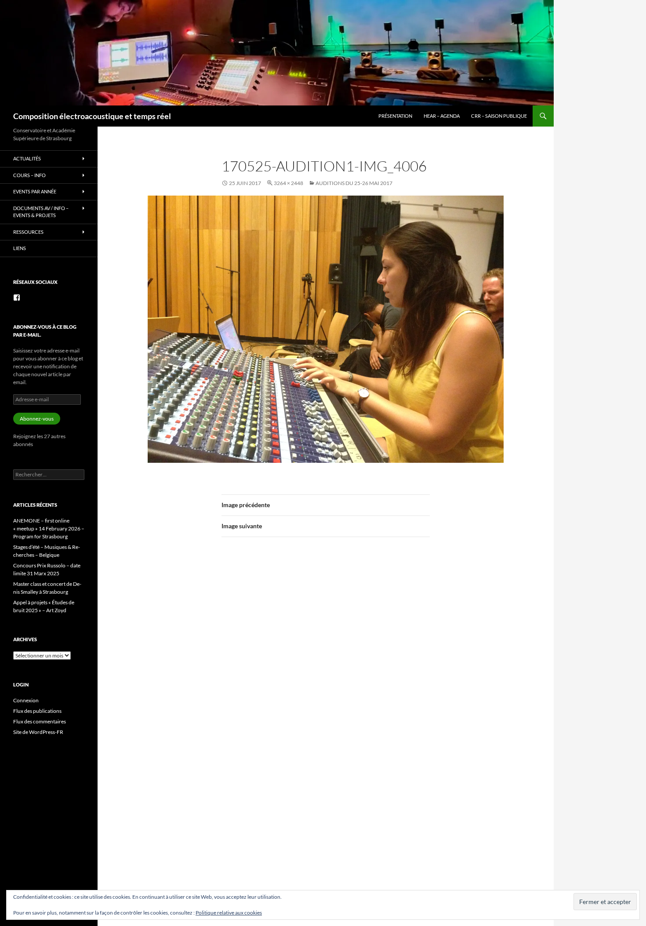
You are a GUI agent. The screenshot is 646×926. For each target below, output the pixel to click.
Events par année (34, 191)
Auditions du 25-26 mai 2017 (354, 183)
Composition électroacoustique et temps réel (92, 116)
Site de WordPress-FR (38, 732)
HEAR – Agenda (442, 116)
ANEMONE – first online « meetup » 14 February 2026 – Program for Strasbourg (48, 528)
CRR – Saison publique (499, 116)
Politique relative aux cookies (229, 912)
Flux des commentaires (39, 721)
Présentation (395, 116)
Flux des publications (37, 711)
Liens (19, 248)
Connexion (26, 700)
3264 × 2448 (288, 183)
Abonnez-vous (37, 418)
